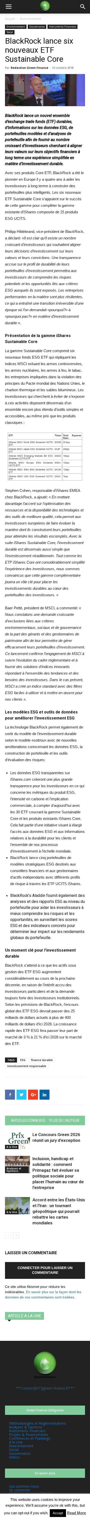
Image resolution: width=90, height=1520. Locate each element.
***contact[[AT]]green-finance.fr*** (45, 1388)
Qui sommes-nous (24, 1486)
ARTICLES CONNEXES (28, 1120)
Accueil (10, 19)
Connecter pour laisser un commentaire (45, 1270)
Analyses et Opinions (13, 1170)
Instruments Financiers (62, 26)
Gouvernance (37, 26)
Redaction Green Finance (29, 68)
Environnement (30, 19)
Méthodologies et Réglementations (37, 1423)
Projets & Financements (28, 1434)
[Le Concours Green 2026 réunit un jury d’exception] (17, 1140)
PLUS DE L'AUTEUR (64, 1120)
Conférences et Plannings (29, 1438)
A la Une (11, 1147)
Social (9, 32)
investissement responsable (26, 1066)
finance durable (42, 1060)
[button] (83, 7)
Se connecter (19, 1490)
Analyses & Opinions (25, 1427)
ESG (23, 1060)
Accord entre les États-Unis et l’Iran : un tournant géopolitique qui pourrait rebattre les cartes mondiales (58, 1211)
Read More (76, 1513)
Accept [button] (58, 1513)
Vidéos (14, 1457)
